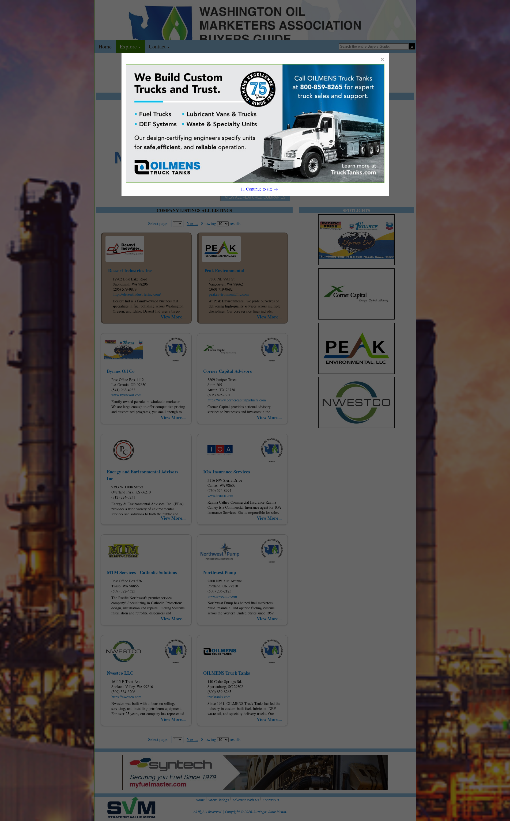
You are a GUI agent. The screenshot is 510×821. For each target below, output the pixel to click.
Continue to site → (259, 189)
